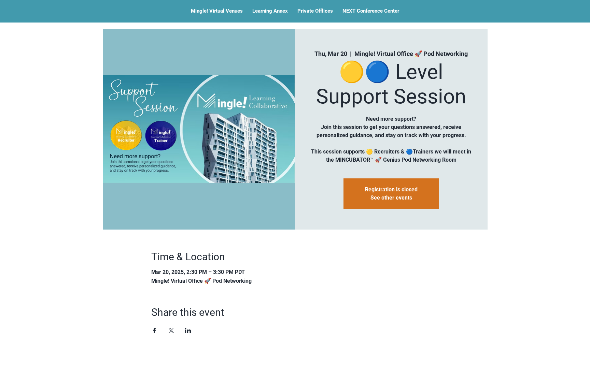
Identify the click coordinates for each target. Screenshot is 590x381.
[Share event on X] (171, 330)
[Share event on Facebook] (154, 330)
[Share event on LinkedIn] (188, 330)
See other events (391, 197)
